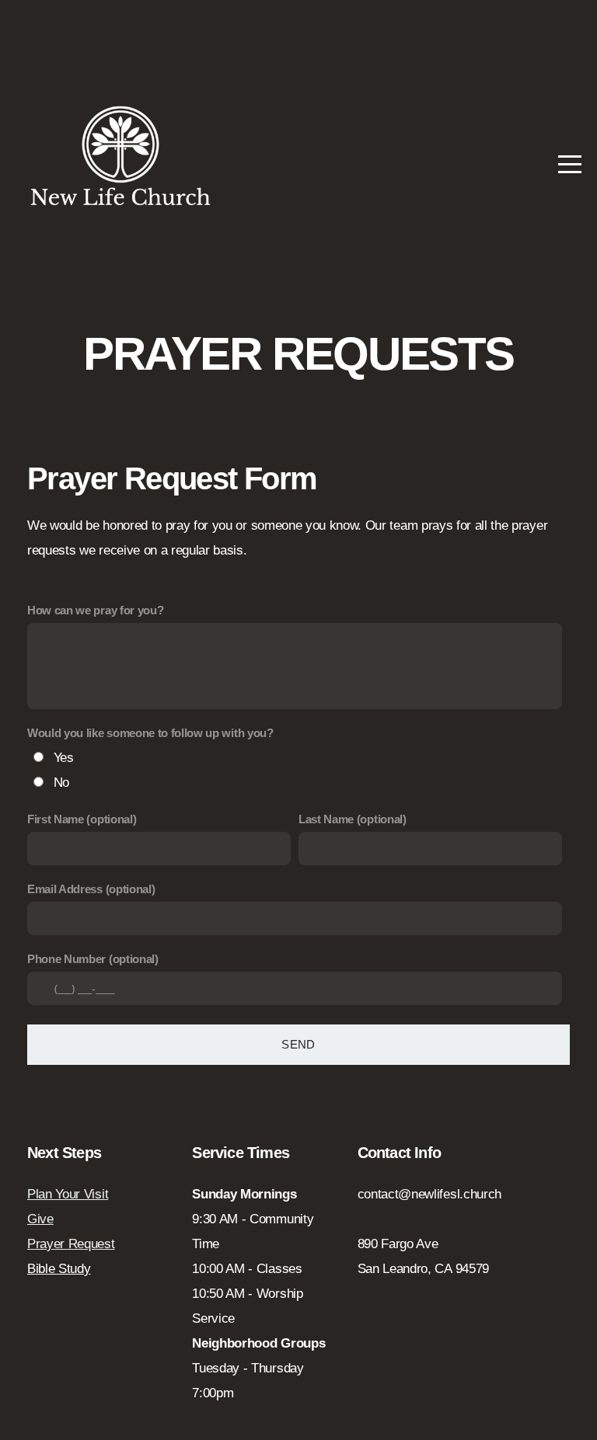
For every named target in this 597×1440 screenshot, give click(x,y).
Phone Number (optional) (93, 958)
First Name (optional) (81, 819)
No (61, 782)
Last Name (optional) (352, 819)
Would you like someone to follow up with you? (150, 732)
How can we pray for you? (95, 610)
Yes (64, 757)
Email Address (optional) (91, 889)
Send (298, 1044)
